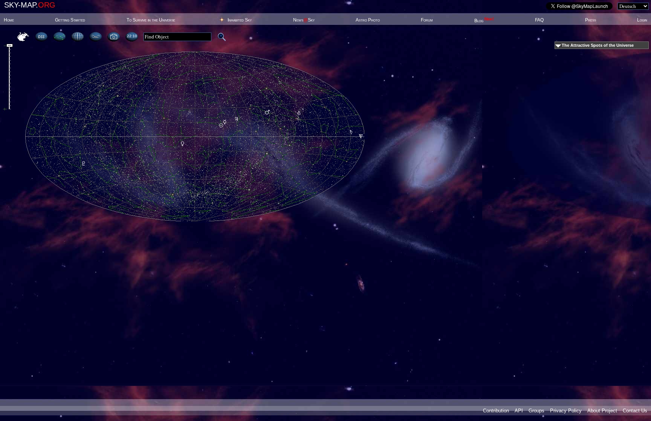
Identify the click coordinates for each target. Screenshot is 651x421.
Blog (484, 20)
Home (9, 20)
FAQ (539, 20)
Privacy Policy (566, 410)
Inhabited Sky (240, 20)
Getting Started (70, 20)
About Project (602, 410)
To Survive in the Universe (151, 20)
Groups (536, 410)
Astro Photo (368, 20)
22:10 (132, 36)
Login (642, 20)
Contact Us (635, 410)
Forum (427, 20)
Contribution (496, 410)
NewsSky (304, 20)
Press (590, 20)
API (519, 410)
